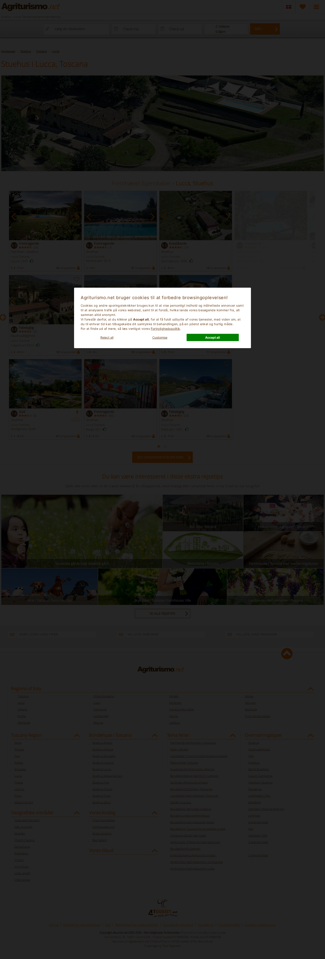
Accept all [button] (212, 337)
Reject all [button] (106, 337)
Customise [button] (159, 337)
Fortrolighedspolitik (165, 328)
